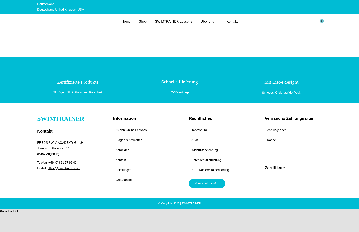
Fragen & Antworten (129, 140)
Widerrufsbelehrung (204, 150)
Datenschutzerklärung (206, 160)
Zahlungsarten (276, 130)
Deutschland (45, 4)
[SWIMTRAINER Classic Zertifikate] (293, 178)
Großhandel (124, 180)
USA (80, 9)
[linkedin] (72, 179)
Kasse (271, 140)
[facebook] (39, 179)
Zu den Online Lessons (131, 130)
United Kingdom (66, 9)
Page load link (9, 211)
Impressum (199, 130)
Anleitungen (123, 170)
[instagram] (47, 179)
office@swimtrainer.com (64, 168)
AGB (194, 140)
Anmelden (122, 150)
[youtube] (55, 179)
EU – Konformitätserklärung (210, 170)
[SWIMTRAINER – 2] (65, 17)
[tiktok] (63, 179)
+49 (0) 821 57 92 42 (62, 162)
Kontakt (121, 160)
